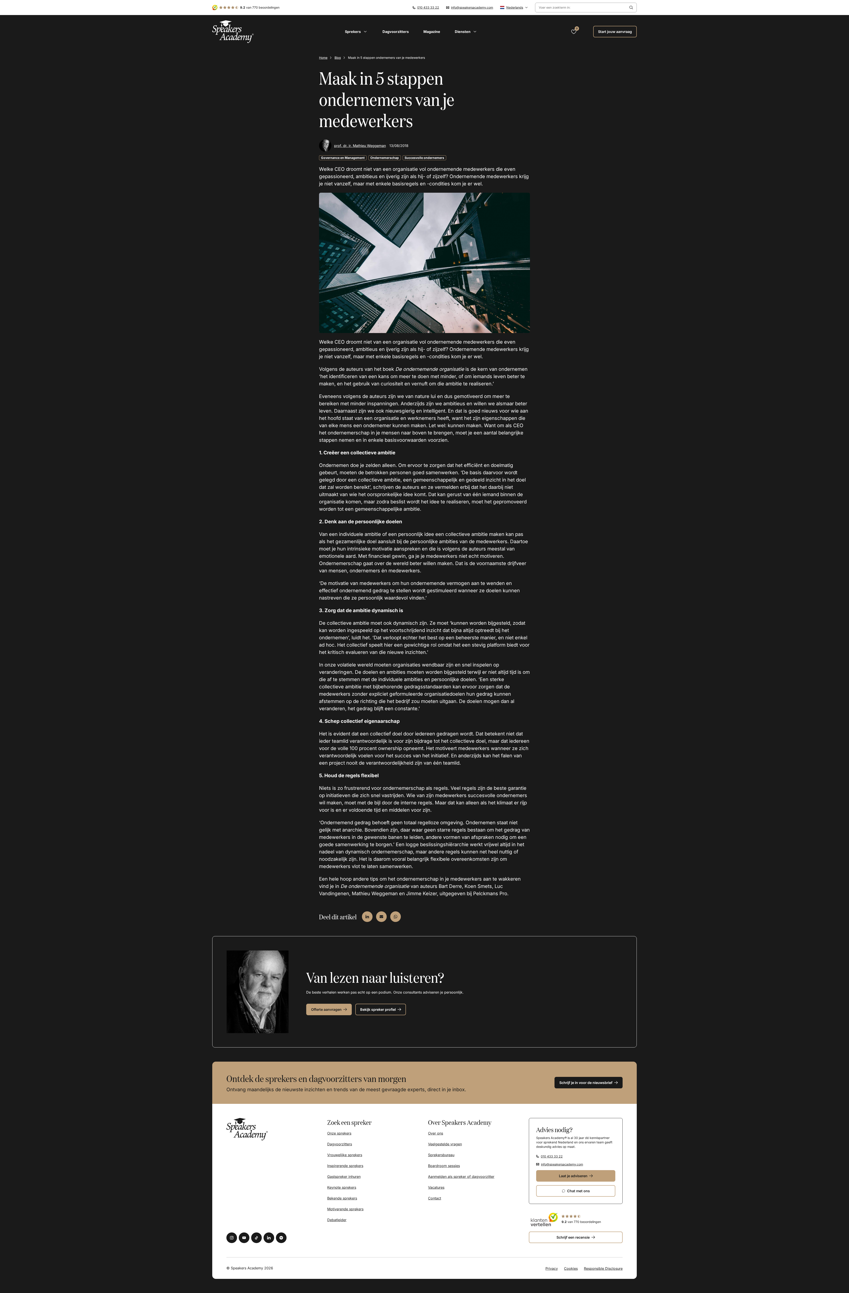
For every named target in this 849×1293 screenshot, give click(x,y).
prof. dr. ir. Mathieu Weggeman (360, 145)
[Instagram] (231, 1237)
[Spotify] (281, 1237)
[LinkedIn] (269, 1237)
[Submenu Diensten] (475, 31)
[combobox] (580, 7)
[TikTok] (256, 1237)
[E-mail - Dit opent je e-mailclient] (381, 916)
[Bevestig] (631, 7)
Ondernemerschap (384, 158)
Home (323, 57)
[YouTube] (244, 1237)
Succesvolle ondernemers (424, 158)
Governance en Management (343, 158)
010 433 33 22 (428, 7)
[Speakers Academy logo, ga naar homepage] (233, 31)
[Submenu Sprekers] (365, 31)
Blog (338, 57)
